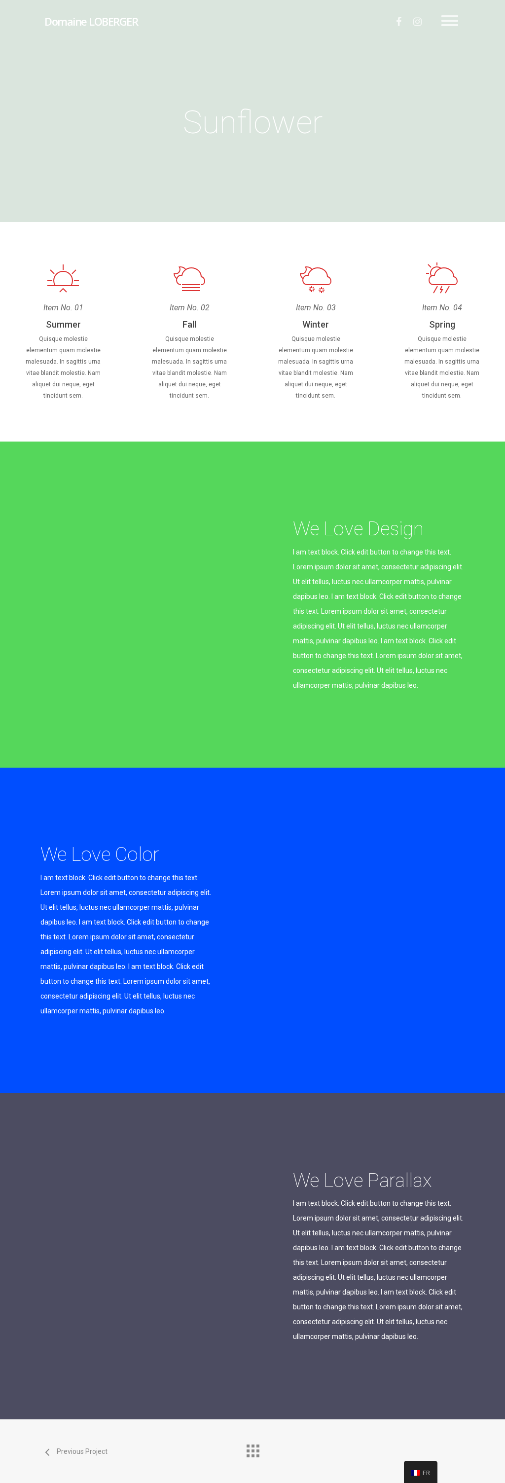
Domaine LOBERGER (91, 21)
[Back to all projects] (252, 1448)
